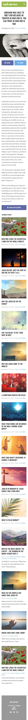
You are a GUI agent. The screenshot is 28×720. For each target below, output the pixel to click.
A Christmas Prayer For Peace (14, 395)
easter (4, 675)
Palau (18, 705)
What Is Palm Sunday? (10, 520)
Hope (12, 636)
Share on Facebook (15, 207)
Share (8, 63)
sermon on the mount (9, 558)
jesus (11, 598)
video (16, 636)
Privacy (14, 709)
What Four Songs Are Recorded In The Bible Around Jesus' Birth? (14, 426)
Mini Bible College (19, 557)
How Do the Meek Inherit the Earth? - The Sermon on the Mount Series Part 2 (13, 551)
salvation (18, 673)
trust (16, 28)
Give (14, 707)
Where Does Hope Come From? (13, 633)
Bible (24, 28)
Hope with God (14, 702)
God (20, 28)
